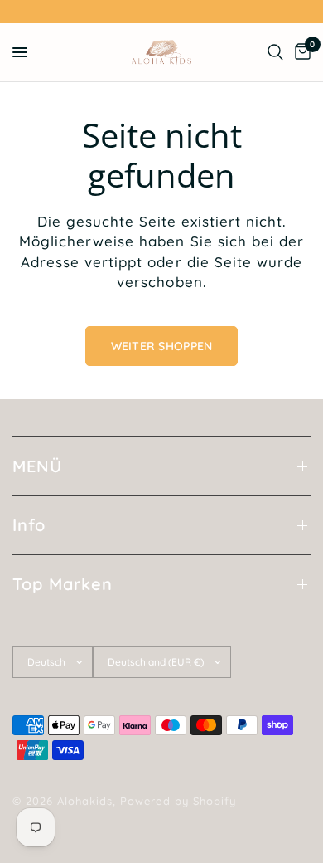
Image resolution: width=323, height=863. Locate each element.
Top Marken (62, 583)
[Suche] (275, 52)
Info (29, 524)
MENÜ (37, 466)
